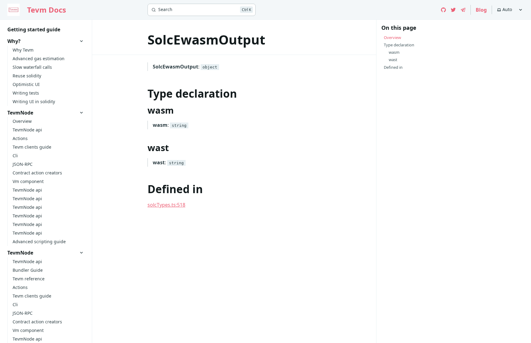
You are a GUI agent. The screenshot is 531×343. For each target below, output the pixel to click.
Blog (481, 9)
